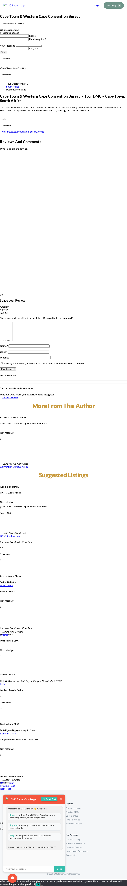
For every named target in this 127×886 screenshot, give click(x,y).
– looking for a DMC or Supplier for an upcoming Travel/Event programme (32, 816)
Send (3, 52)
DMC (3, 535)
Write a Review (10, 397)
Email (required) (37, 39)
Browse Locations (73, 808)
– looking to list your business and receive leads (31, 826)
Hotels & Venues (73, 820)
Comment (6, 340)
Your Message (8, 45)
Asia (14, 733)
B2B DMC (6, 733)
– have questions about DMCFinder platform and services (30, 836)
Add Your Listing (73, 839)
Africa (25, 466)
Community (71, 855)
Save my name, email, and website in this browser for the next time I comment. (44, 363)
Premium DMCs (72, 812)
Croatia (4, 634)
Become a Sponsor (74, 847)
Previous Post (7, 785)
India (2, 684)
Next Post (5, 788)
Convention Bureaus (11, 466)
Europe (10, 782)
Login (96, 5)
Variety (4, 309)
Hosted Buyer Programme (77, 851)
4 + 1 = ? (33, 48)
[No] (42, 885)
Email (3, 351)
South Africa (12, 86)
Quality (4, 312)
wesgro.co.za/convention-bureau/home (23, 131)
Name (32, 35)
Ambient (4, 306)
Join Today (113, 5)
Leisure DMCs (72, 816)
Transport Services (74, 823)
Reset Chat (51, 799)
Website (4, 357)
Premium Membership (75, 843)
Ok (38, 884)
